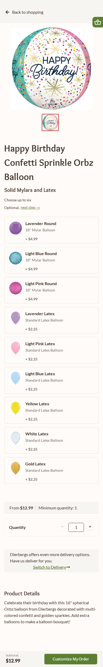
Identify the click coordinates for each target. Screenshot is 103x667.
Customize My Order (71, 658)
